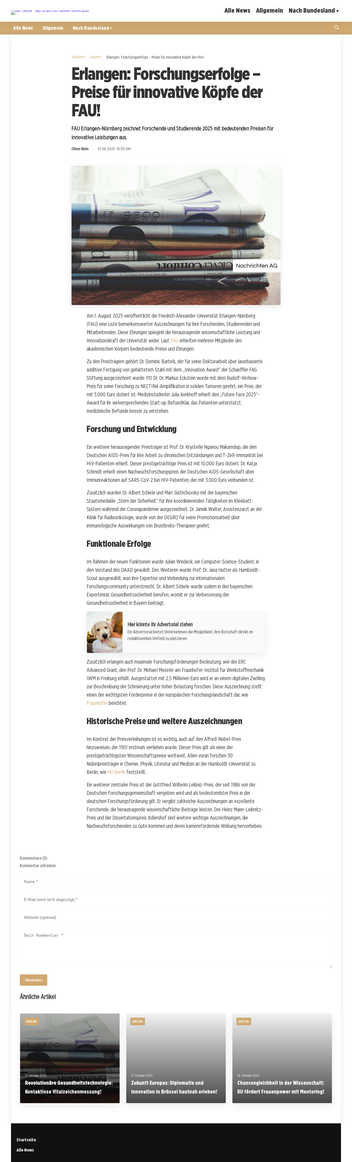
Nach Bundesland (312, 10)
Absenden (33, 980)
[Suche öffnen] (336, 28)
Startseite (78, 56)
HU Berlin (116, 772)
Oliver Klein (80, 148)
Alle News (237, 10)
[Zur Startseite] (50, 10)
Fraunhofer (97, 703)
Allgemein (269, 10)
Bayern (95, 56)
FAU (174, 340)
